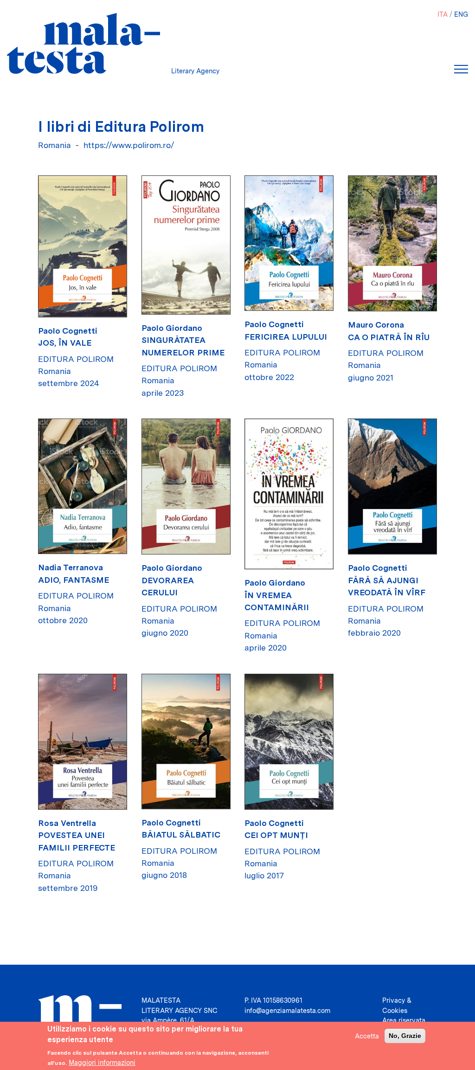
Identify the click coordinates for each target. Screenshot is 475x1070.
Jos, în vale (64, 343)
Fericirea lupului (285, 337)
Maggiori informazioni (102, 1062)
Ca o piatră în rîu (389, 337)
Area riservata (403, 1020)
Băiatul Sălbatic (180, 834)
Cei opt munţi (276, 835)
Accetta (367, 1036)
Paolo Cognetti (67, 330)
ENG (461, 14)
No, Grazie (405, 1035)
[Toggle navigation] (461, 69)
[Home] (83, 43)
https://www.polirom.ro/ (128, 145)
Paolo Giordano (171, 328)
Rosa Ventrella (67, 823)
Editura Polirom (76, 359)
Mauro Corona (376, 324)
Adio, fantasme (73, 580)
